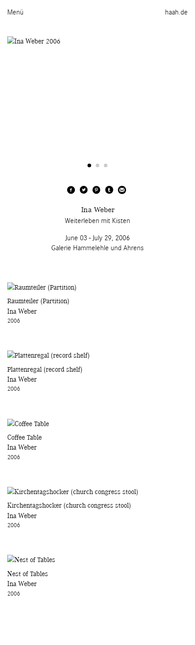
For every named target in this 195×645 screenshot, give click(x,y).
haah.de (176, 12)
